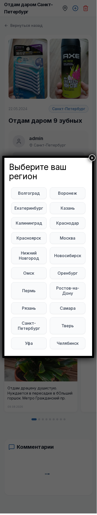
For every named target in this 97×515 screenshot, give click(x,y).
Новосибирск (67, 255)
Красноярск (29, 238)
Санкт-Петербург (29, 326)
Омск (28, 273)
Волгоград (29, 193)
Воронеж (67, 193)
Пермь (29, 290)
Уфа (29, 343)
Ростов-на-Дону (67, 290)
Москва (67, 238)
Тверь (67, 325)
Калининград (29, 223)
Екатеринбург (28, 208)
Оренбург (68, 273)
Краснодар (67, 223)
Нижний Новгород (29, 255)
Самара (68, 308)
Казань (68, 208)
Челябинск (68, 343)
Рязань (29, 308)
